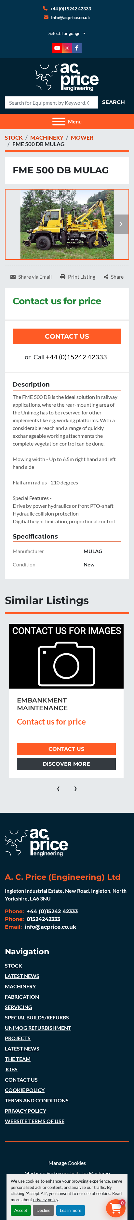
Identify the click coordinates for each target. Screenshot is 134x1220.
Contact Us (67, 336)
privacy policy (45, 1199)
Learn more (70, 1210)
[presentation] (58, 787)
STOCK (13, 965)
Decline (43, 1210)
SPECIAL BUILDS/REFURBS (37, 1017)
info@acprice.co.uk (49, 927)
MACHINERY (20, 986)
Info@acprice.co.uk (70, 17)
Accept (20, 1210)
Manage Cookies (67, 1163)
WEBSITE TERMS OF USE (34, 1121)
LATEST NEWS (22, 976)
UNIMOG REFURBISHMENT (38, 1028)
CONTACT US (21, 1079)
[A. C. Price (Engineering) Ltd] (36, 842)
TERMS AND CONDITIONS (37, 1100)
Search (113, 102)
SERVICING (18, 1007)
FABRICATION (22, 996)
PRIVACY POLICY (25, 1111)
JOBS (11, 1069)
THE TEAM (18, 1059)
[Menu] (58, 121)
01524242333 (42, 919)
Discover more (66, 764)
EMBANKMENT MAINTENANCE (42, 704)
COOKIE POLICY (25, 1090)
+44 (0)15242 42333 (70, 8)
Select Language (64, 33)
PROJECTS (18, 1038)
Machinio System (43, 1173)
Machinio (99, 1173)
